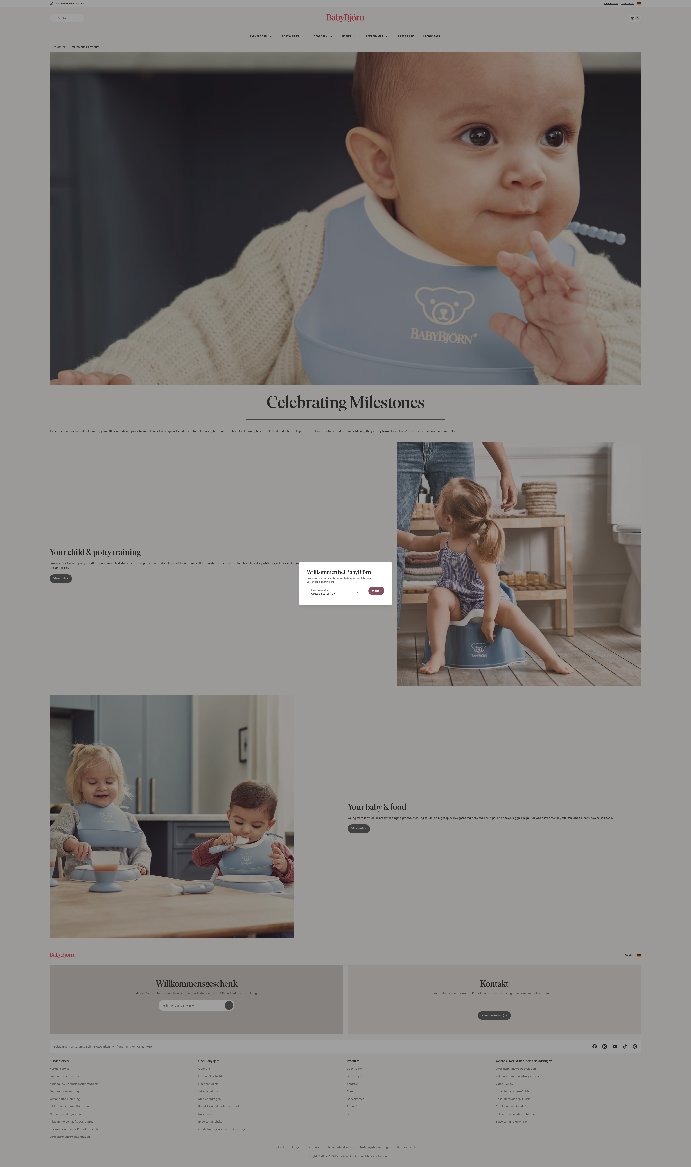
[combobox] (335, 592)
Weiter (376, 590)
